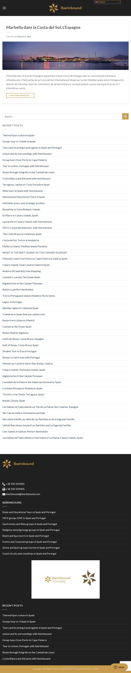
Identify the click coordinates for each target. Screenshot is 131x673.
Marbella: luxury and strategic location (23, 203)
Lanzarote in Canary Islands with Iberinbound (27, 221)
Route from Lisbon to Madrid (18, 320)
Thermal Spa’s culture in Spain (18, 135)
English (101, 2)
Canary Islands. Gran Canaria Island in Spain (26, 264)
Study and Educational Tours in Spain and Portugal (28, 512)
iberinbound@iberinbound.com (22, 493)
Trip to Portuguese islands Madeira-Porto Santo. (28, 295)
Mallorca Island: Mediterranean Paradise (24, 246)
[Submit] (125, 116)
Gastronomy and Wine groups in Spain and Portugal (29, 524)
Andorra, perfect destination (17, 289)
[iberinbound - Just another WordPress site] (65, 8)
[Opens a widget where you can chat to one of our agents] (119, 667)
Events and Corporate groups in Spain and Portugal (29, 541)
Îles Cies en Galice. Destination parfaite (23, 412)
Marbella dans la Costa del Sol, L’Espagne (43, 27)
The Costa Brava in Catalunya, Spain (22, 233)
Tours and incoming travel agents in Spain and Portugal (32, 147)
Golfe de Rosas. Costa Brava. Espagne (23, 338)
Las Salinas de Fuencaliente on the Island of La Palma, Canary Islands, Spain (42, 437)
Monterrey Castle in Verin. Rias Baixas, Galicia (27, 363)
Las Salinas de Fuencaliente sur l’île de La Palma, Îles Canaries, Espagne (40, 406)
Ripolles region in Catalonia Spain (20, 307)
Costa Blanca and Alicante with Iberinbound (26, 178)
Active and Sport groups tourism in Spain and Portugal (31, 547)
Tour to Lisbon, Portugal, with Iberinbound (25, 165)
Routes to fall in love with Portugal (21, 357)
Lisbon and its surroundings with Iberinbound (26, 153)
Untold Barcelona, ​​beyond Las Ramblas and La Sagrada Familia (36, 425)
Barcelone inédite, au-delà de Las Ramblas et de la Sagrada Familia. (38, 419)
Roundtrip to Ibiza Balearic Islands (21, 209)
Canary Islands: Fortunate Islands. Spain (23, 369)
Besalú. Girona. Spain (13, 400)
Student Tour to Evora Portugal (19, 351)
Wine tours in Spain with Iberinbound (22, 190)
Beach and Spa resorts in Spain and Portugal (25, 535)
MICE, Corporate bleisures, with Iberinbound (27, 227)
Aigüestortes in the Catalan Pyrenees (22, 283)
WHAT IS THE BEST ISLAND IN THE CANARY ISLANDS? (34, 252)
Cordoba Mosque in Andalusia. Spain (22, 388)
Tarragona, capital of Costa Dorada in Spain (26, 184)
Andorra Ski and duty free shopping (21, 271)
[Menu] (4, 8)
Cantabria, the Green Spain (16, 326)
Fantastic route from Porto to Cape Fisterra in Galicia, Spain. (35, 258)
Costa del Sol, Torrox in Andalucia (20, 240)
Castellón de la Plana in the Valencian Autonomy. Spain (31, 382)
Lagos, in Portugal (12, 301)
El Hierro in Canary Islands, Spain (20, 215)
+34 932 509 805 (15, 483)
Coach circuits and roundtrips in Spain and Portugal (29, 553)
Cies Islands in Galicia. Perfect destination (25, 431)
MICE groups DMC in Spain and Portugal (24, 518)
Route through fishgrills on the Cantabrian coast (28, 172)
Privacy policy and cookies (86, 668)
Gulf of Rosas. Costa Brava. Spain (20, 345)
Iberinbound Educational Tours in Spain (23, 196)
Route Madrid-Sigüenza (15, 332)
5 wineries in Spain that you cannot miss (23, 314)
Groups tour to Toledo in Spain (18, 141)
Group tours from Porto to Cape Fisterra (24, 159)
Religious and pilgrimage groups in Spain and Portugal (31, 529)
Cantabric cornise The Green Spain (21, 277)
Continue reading (20, 95)
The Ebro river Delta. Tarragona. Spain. (23, 394)
